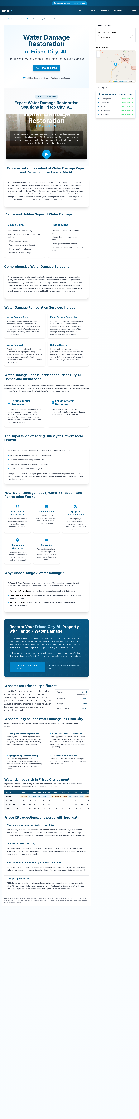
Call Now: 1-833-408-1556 (27, 666)
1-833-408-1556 (48, 68)
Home (80, 11)
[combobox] (99, 37)
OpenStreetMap (124, 81)
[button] (115, 64)
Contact (132, 11)
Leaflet (116, 81)
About (92, 11)
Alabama (14, 19)
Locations (118, 11)
